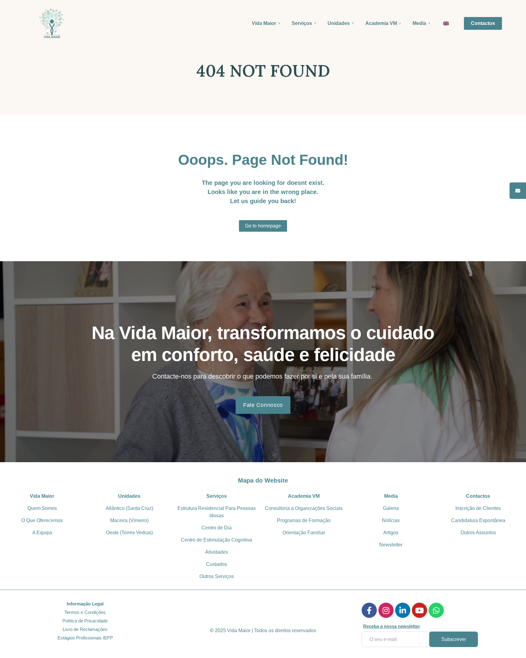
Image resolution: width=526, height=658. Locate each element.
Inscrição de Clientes (478, 508)
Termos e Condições (85, 612)
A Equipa (42, 532)
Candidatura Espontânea (478, 520)
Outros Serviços (216, 576)
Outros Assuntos (478, 532)
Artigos (390, 532)
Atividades (216, 552)
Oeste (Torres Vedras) (129, 532)
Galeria (391, 508)
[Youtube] (419, 610)
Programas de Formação (304, 520)
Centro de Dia (217, 527)
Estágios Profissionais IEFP (85, 637)
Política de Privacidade (85, 620)
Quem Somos (42, 508)
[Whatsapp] (436, 610)
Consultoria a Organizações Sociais (303, 508)
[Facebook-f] (369, 610)
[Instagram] (386, 610)
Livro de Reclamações (85, 629)
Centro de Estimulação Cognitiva (216, 539)
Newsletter (390, 544)
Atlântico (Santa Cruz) (129, 508)
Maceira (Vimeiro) (129, 520)
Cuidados (216, 564)
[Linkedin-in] (402, 610)
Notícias (391, 520)
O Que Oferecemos (42, 520)
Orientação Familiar (303, 532)
